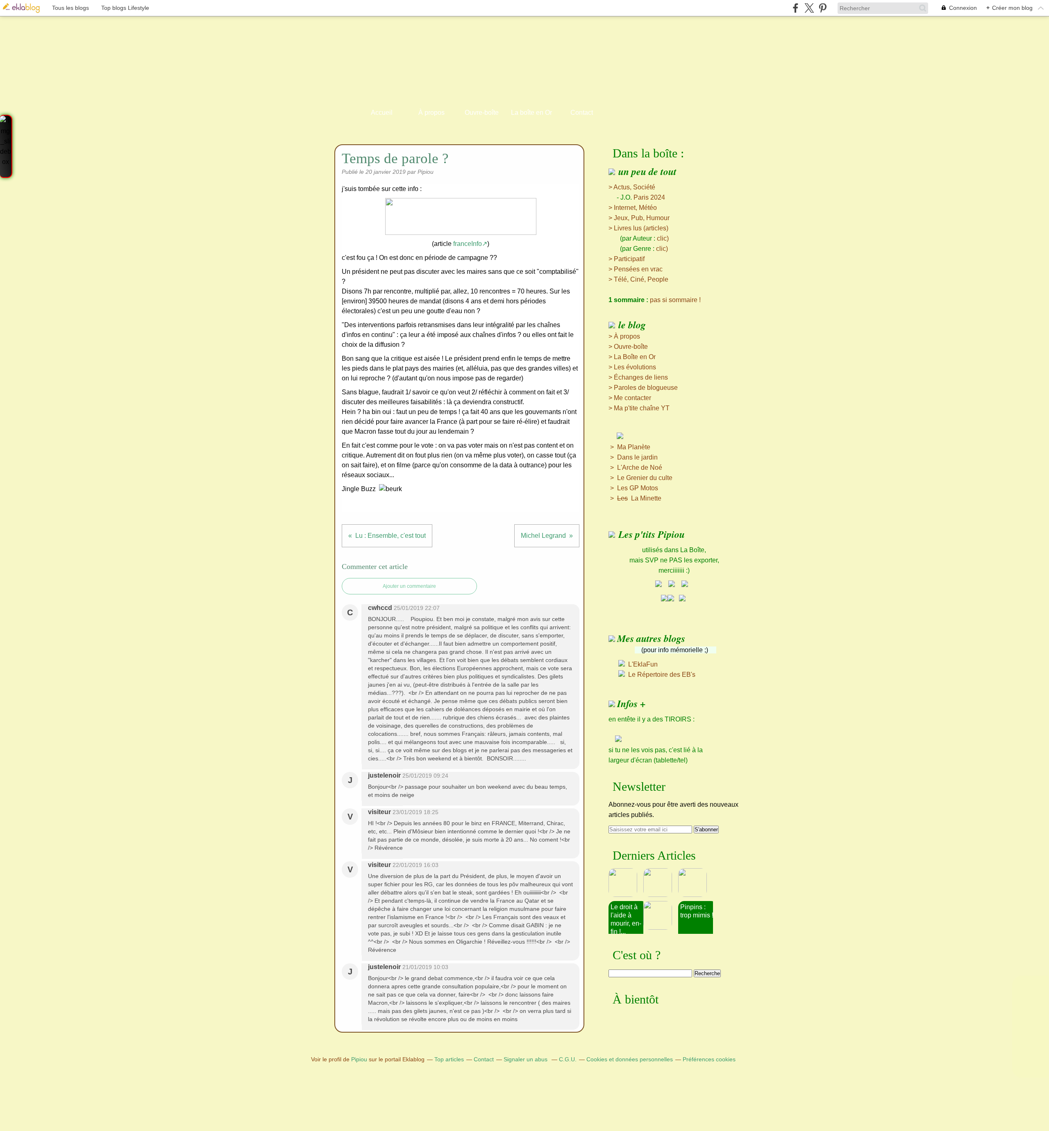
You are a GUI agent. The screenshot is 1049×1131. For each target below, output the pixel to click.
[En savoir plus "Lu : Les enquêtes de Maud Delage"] (626, 882)
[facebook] (795, 8)
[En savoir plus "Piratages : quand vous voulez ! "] (660, 882)
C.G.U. (568, 1059)
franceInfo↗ (470, 243)
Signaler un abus (526, 1059)
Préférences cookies (709, 1059)
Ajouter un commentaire (409, 586)
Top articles (449, 1059)
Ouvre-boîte (482, 112)
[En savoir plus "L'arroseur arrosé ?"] (695, 882)
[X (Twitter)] (809, 8)
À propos (431, 112)
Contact (581, 112)
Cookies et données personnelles (629, 1059)
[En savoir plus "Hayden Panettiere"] (660, 915)
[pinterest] (822, 8)
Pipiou (359, 1059)
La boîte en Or (531, 112)
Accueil (382, 112)
